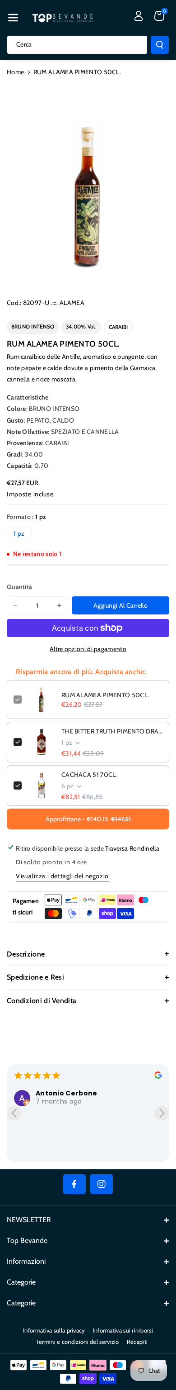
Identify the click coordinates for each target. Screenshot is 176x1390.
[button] (13, 17)
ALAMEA (72, 303)
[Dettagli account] (138, 16)
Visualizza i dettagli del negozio (62, 876)
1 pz (19, 533)
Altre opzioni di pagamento (88, 649)
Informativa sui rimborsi (123, 1330)
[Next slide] (161, 1112)
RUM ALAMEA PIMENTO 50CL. (105, 695)
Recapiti (137, 1341)
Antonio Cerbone (66, 1093)
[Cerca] (160, 45)
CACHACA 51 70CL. (89, 775)
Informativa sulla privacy (54, 1330)
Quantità (19, 587)
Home (15, 72)
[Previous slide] (14, 1112)
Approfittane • (88, 819)
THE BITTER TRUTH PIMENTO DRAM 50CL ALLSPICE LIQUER (111, 731)
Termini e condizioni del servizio (77, 1341)
